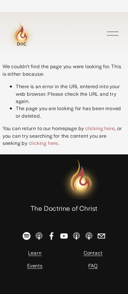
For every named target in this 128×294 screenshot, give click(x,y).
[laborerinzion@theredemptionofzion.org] (101, 236)
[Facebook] (51, 236)
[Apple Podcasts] (39, 236)
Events (35, 265)
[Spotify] (27, 236)
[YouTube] (64, 236)
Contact (93, 252)
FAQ (92, 265)
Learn (34, 252)
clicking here (100, 128)
